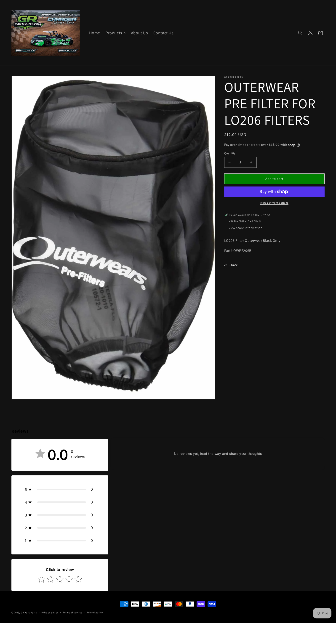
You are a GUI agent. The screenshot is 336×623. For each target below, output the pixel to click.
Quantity (230, 153)
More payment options (274, 202)
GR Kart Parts (29, 612)
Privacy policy (49, 612)
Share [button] (233, 265)
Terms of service (72, 612)
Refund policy (95, 612)
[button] (115, 32)
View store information (246, 228)
